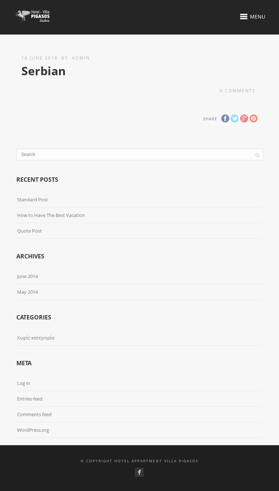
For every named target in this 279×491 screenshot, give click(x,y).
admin (81, 58)
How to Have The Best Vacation (51, 215)
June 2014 (27, 276)
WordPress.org (33, 430)
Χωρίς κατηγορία (35, 337)
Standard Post (32, 199)
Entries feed (30, 398)
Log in (23, 383)
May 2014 (27, 292)
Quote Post (29, 231)
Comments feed (34, 414)
